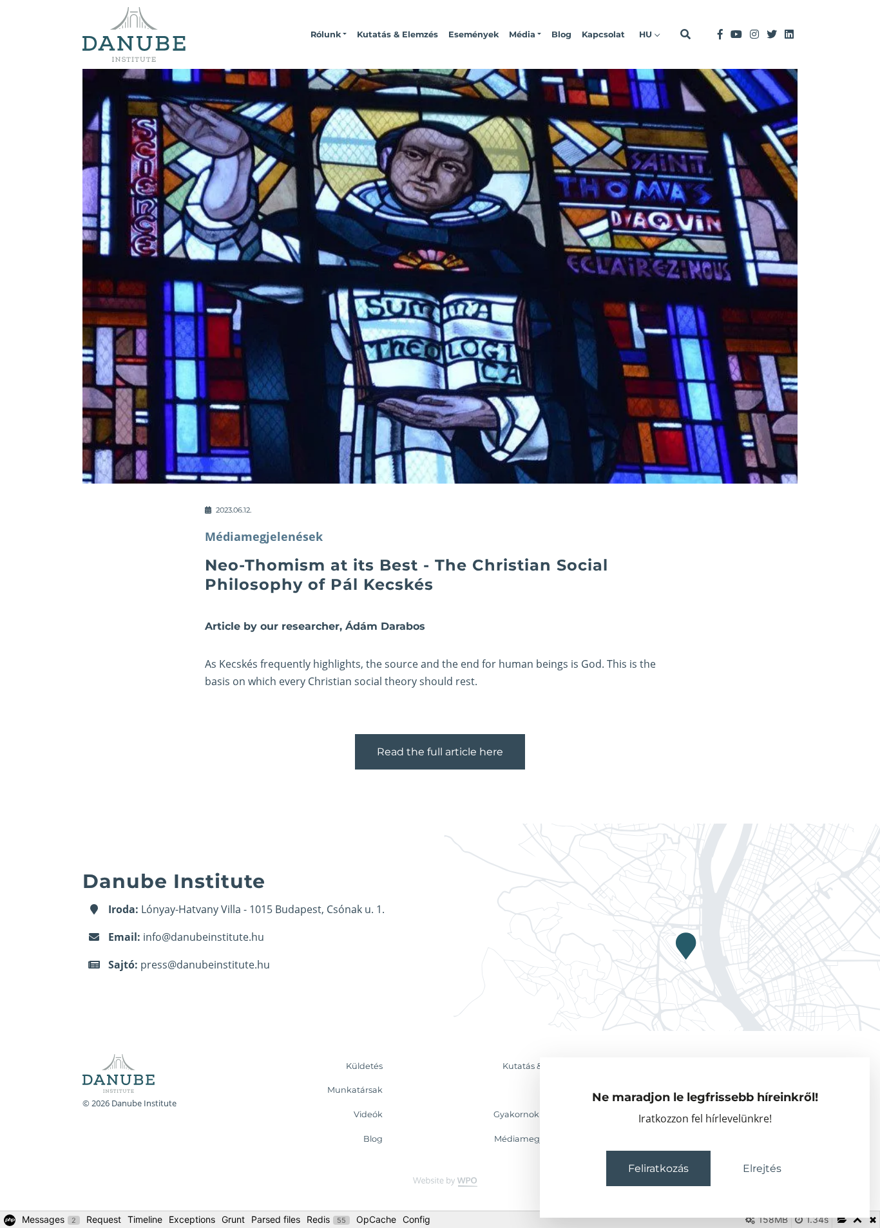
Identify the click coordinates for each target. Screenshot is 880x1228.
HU (647, 34)
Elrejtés (762, 1168)
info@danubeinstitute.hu (203, 937)
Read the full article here (440, 752)
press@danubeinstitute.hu (205, 965)
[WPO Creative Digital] (440, 1181)
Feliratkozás (658, 1168)
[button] (328, 35)
